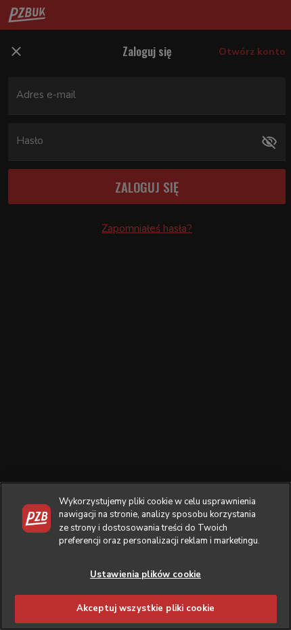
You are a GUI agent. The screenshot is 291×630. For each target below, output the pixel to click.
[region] (145, 556)
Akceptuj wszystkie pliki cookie (145, 608)
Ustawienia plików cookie (145, 574)
